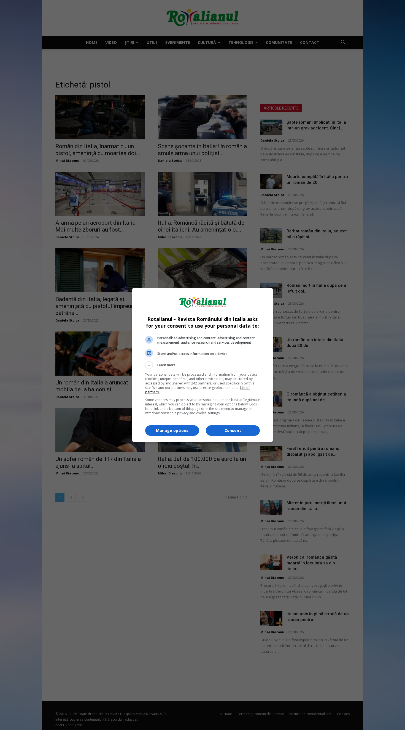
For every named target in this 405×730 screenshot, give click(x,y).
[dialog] (202, 365)
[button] (202, 365)
